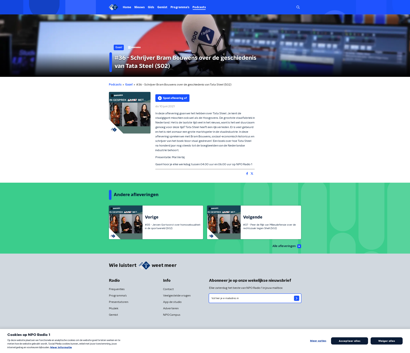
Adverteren (171, 308)
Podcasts (199, 7)
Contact (168, 289)
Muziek (113, 308)
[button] (298, 7)
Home (127, 7)
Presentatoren (118, 302)
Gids (151, 7)
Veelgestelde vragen (177, 295)
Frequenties (117, 289)
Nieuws (139, 7)
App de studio (172, 302)
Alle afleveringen (284, 246)
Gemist (162, 7)
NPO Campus (171, 314)
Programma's (180, 7)
